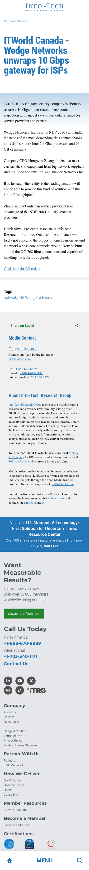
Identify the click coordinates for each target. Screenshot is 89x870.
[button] (44, 860)
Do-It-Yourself (13, 780)
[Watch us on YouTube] (19, 681)
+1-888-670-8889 (25, 369)
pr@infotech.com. (62, 484)
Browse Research (16, 810)
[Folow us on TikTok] (19, 690)
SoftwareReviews (20, 461)
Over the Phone (14, 785)
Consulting (11, 794)
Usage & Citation (15, 731)
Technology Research (16, 20)
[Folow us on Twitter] (31, 681)
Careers (9, 717)
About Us (10, 712)
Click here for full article (22, 268)
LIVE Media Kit (13, 765)
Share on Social (22, 325)
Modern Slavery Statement (21, 745)
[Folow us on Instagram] (8, 690)
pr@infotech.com (20, 359)
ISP (21, 297)
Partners (9, 760)
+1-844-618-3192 (31, 373)
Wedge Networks (39, 297)
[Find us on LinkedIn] (8, 681)
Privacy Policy (13, 740)
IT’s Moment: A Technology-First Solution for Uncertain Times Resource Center (45, 528)
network (10, 297)
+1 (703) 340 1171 (44, 546)
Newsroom (11, 721)
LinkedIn (30, 502)
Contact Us (16, 663)
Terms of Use (13, 736)
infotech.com (56, 498)
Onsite (8, 790)
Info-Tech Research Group (25, 404)
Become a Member (23, 613)
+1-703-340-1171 (38, 377)
